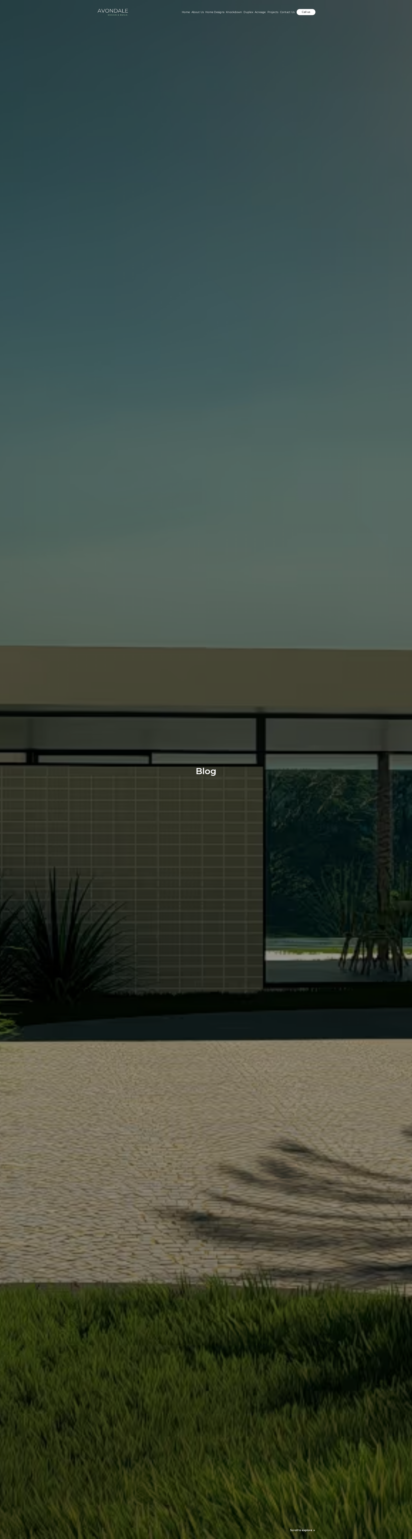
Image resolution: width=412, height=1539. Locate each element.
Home (186, 12)
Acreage (260, 12)
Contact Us (287, 12)
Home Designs (214, 12)
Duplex (248, 12)
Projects (272, 12)
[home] (113, 12)
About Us (198, 12)
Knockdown (234, 12)
